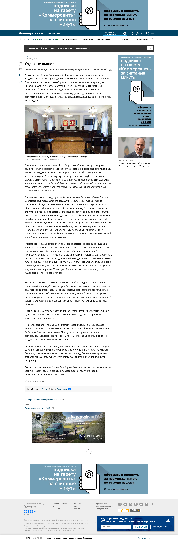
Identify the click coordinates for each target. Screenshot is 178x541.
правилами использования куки (77, 48)
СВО (115, 39)
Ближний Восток (126, 39)
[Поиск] (148, 33)
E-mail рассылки (101, 509)
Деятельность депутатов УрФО (37, 408)
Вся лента (142, 538)
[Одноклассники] (136, 504)
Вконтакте (62, 389)
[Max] (146, 504)
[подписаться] (53, 408)
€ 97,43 (34, 39)
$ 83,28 (26, 39)
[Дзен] (130, 504)
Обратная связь (101, 504)
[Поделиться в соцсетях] (20, 81)
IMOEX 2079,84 (51, 39)
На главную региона (54, 33)
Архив (55, 506)
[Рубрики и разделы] (152, 33)
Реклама (77, 504)
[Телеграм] (120, 504)
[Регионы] (132, 33)
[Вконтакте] (125, 504)
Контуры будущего (142, 39)
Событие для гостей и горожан (135, 162)
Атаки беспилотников (69, 39)
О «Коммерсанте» (60, 504)
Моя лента (37, 538)
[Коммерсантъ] (31, 33)
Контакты (57, 509)
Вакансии (77, 506)
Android (77, 509)
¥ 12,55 (41, 39)
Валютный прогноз (103, 39)
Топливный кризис (86, 39)
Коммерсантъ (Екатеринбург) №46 (39, 399)
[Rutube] (141, 504)
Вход (143, 33)
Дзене (45, 389)
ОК (150, 48)
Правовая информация (104, 506)
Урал (26, 56)
